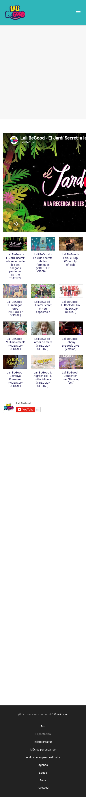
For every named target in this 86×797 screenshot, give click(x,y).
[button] (15, 260)
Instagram (43, 578)
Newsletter (43, 680)
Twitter (43, 629)
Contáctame (61, 714)
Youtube (43, 84)
